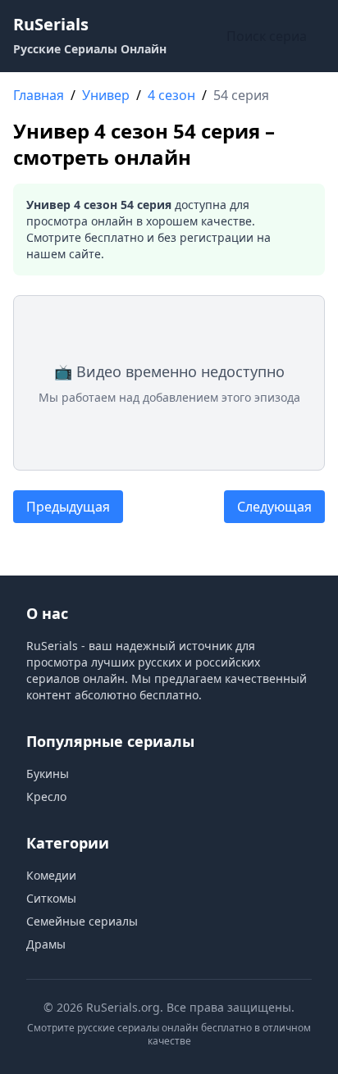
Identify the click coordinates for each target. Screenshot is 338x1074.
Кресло (46, 796)
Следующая (274, 507)
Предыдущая (68, 507)
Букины (47, 773)
